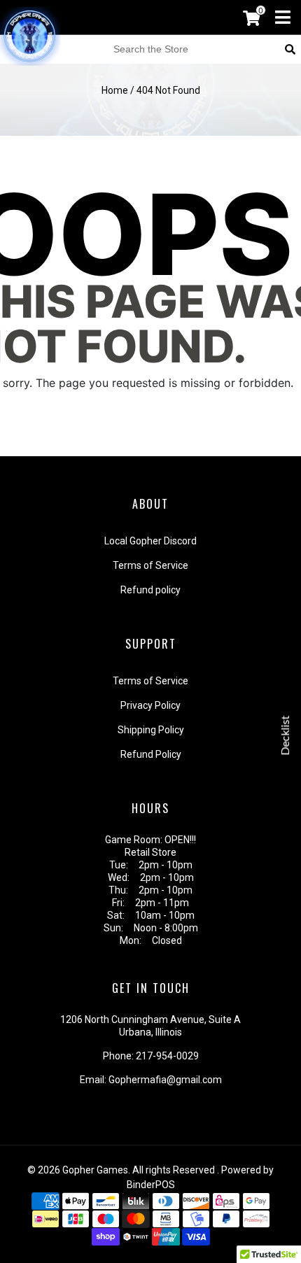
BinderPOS (151, 1184)
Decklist (285, 735)
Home (115, 90)
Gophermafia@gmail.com (165, 1079)
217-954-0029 (167, 1055)
